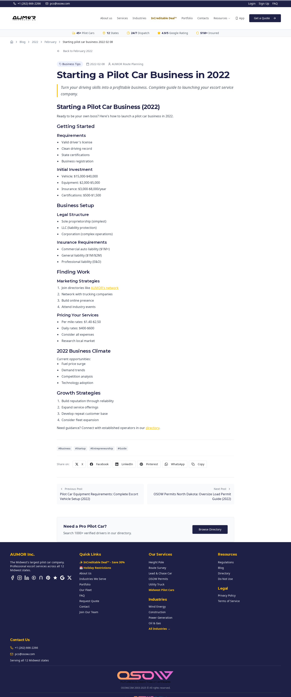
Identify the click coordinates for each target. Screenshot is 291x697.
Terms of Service (229, 601)
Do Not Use (225, 579)
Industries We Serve (92, 579)
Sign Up (264, 3)
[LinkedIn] (26, 577)
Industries (139, 18)
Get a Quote (262, 18)
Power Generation (160, 617)
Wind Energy (157, 606)
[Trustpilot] (55, 577)
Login (252, 3)
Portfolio (187, 18)
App (241, 18)
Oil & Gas (155, 623)
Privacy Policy (227, 595)
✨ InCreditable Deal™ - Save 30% (102, 562)
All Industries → (159, 629)
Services (122, 18)
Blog (23, 42)
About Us (85, 573)
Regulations (226, 562)
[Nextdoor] (41, 577)
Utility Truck (156, 584)
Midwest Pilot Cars (161, 590)
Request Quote (89, 601)
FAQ (275, 3)
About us (106, 18)
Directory (224, 573)
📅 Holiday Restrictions (95, 568)
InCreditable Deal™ (164, 18)
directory (152, 428)
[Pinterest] (48, 577)
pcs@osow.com (60, 3)
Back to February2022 (77, 51)
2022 (35, 42)
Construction (157, 612)
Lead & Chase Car (160, 573)
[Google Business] (62, 577)
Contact (84, 606)
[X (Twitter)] (69, 577)
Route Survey (157, 568)
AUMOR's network (105, 288)
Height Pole (156, 562)
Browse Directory (210, 529)
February (50, 42)
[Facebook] (12, 577)
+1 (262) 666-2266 (29, 3)
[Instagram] (19, 577)
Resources (220, 18)
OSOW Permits (158, 579)
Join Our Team (88, 612)
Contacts (203, 18)
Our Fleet (85, 590)
